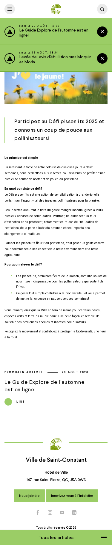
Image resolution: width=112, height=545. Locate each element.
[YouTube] (62, 512)
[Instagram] (50, 512)
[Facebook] (38, 512)
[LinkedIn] (74, 512)
